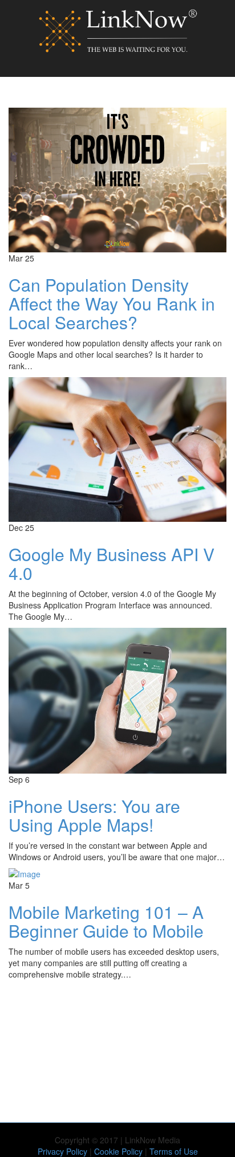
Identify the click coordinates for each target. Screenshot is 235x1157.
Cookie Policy (118, 1151)
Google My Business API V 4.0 (111, 563)
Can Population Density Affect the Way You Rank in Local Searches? (112, 303)
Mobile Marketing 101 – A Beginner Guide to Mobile (106, 921)
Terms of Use (173, 1151)
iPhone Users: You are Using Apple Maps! (94, 815)
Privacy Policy (62, 1151)
